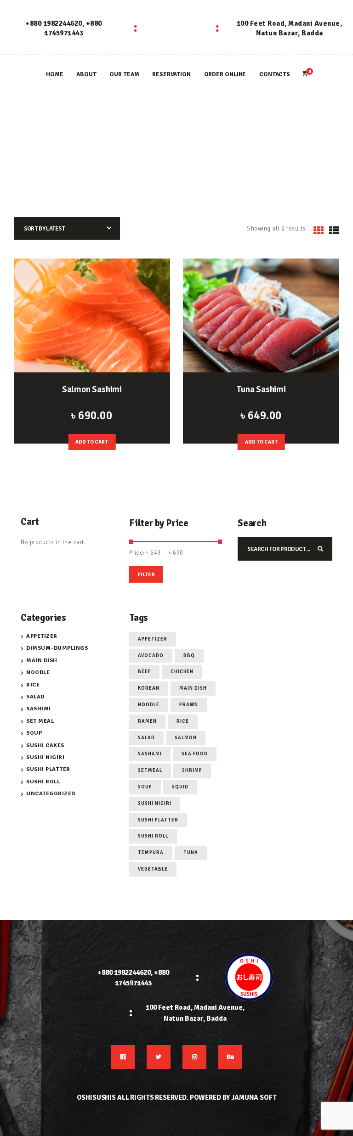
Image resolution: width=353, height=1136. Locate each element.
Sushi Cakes (45, 745)
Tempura (151, 852)
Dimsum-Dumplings (57, 648)
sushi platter (158, 820)
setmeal (150, 770)
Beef (144, 672)
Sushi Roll (43, 781)
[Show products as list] (334, 231)
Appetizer (41, 636)
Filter (146, 574)
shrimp (192, 770)
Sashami (150, 754)
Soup (34, 733)
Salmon (186, 738)
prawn (188, 705)
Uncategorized (50, 793)
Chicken (182, 672)
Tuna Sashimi (261, 389)
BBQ (189, 655)
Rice (33, 684)
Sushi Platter (48, 769)
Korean (148, 688)
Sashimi (38, 708)
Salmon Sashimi (92, 389)
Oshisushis (96, 1097)
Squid (180, 787)
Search (322, 549)
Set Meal (40, 721)
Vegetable (153, 869)
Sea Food (195, 754)
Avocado (151, 655)
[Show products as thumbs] (318, 231)
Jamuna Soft (253, 1097)
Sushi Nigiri (45, 757)
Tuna (190, 852)
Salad (35, 696)
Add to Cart (91, 442)
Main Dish (41, 660)
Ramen (147, 721)
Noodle (38, 672)
